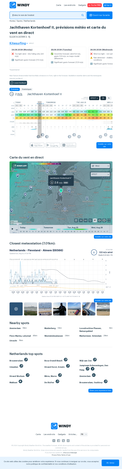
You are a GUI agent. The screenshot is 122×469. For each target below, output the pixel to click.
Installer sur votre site (104, 145)
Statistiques (26, 89)
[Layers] (76, 220)
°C (13, 118)
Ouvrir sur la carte (101, 15)
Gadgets (82, 5)
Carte (58, 5)
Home (12, 21)
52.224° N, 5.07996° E (18, 37)
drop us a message (70, 452)
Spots (19, 21)
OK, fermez (110, 463)
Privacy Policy (56, 455)
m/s (19, 94)
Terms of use (65, 455)
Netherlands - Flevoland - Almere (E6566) (36, 250)
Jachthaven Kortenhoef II (44, 94)
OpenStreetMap (100, 224)
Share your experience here (100, 390)
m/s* (12, 115)
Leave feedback (20, 83)
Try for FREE (96, 5)
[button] (29, 37)
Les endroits (69, 5)
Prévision (15, 89)
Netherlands (29, 21)
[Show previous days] (16, 230)
